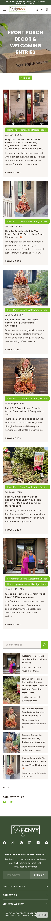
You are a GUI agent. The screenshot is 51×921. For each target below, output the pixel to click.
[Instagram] (11, 802)
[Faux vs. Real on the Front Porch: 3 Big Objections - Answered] (11, 742)
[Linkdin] (38, 842)
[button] (4, 9)
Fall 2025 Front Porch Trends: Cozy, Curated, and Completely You (24, 411)
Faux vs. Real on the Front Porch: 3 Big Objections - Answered (21, 322)
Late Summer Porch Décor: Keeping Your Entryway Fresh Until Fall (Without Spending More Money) (23, 501)
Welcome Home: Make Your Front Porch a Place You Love (25, 595)
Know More (12, 172)
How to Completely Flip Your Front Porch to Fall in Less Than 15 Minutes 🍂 (24, 234)
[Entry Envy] (17, 9)
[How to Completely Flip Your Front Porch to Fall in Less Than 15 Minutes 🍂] (11, 767)
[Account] (41, 9)
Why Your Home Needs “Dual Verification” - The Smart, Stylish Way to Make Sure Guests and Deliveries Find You (24, 144)
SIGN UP (39, 874)
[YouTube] (46, 842)
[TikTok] (12, 842)
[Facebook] (4, 802)
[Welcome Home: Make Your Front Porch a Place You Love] (11, 663)
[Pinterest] (21, 842)
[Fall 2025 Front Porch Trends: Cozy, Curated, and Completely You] (11, 718)
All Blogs (25, 77)
